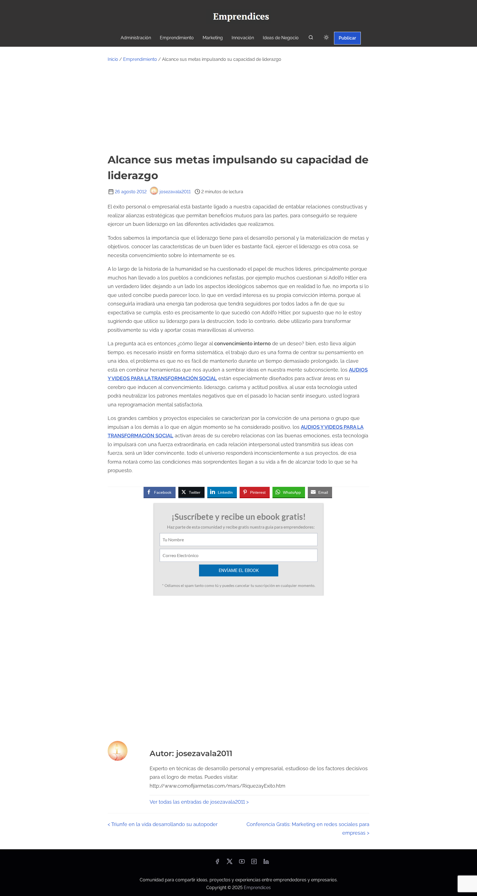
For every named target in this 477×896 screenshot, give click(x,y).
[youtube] (242, 863)
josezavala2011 (175, 191)
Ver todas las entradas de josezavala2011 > (199, 802)
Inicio (113, 59)
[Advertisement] (238, 107)
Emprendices (257, 887)
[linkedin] (266, 863)
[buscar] (311, 38)
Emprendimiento (140, 59)
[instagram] (254, 863)
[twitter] (229, 863)
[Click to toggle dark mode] (326, 38)
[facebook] (217, 863)
